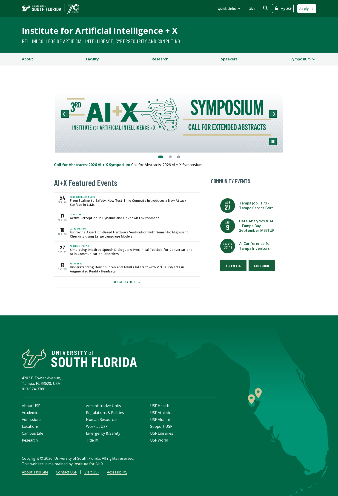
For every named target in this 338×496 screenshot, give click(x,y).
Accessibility (117, 472)
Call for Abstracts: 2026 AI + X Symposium (92, 164)
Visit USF (91, 472)
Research (160, 59)
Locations (30, 426)
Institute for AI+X (88, 463)
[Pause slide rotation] (273, 141)
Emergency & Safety (103, 433)
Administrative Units (103, 405)
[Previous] (65, 114)
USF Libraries (161, 433)
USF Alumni (160, 419)
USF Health (159, 405)
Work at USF (96, 426)
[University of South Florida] (79, 358)
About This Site (35, 472)
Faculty (92, 59)
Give (252, 8)
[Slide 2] (170, 157)
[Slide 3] (178, 157)
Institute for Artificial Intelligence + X (100, 30)
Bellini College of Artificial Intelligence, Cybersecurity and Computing (101, 41)
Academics (31, 412)
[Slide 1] (160, 157)
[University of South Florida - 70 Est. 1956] (50, 9)
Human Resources (101, 419)
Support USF (161, 426)
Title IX (92, 440)
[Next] (273, 114)
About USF (31, 405)
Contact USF (66, 472)
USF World (159, 440)
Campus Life (32, 433)
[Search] (265, 8)
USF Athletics (161, 412)
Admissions (31, 419)
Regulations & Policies (105, 412)
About (27, 59)
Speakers (229, 59)
